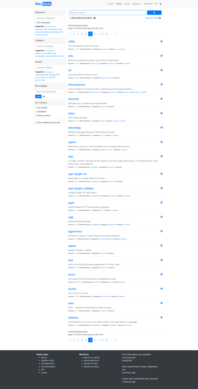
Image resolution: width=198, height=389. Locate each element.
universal (121, 49)
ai (109, 296)
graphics (104, 150)
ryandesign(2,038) (55, 29)
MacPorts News (91, 366)
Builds (127, 4)
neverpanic (95, 181)
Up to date (42, 107)
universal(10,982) (41, 75)
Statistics (136, 4)
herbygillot (94, 167)
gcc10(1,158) (50, 77)
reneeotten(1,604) (42, 32)
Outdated (41, 111)
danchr (96, 282)
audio (103, 121)
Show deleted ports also (48, 122)
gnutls (122, 282)
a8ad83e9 (127, 360)
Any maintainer (50, 26)
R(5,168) (61, 56)
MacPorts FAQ (90, 363)
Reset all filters (152, 18)
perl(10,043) (51, 53)
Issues (44, 372)
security (104, 49)
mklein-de (94, 63)
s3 (117, 49)
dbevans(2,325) (41, 29)
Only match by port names (81, 18)
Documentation (48, 366)
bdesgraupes (95, 325)
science (103, 311)
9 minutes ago (129, 372)
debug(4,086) (54, 75)
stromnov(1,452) (41, 35)
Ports (118, 4)
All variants (49, 72)
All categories (50, 51)
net (102, 210)
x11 (102, 135)
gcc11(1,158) (40, 80)
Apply (38, 96)
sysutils (113, 92)
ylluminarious (95, 92)
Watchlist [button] (148, 4)
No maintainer (43, 22)
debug (126, 92)
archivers (112, 63)
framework (108, 239)
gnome (109, 150)
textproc (104, 268)
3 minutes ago (129, 382)
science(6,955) (51, 56)
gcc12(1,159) (40, 77)
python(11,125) (40, 53)
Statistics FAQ (47, 360)
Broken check (43, 115)
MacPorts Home (91, 357)
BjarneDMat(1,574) (56, 32)
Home (110, 4)
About (44, 357)
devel (103, 78)
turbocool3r (95, 196)
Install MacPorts (91, 360)
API (42, 369)
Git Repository (48, 363)
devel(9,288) (40, 56)
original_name (134, 92)
